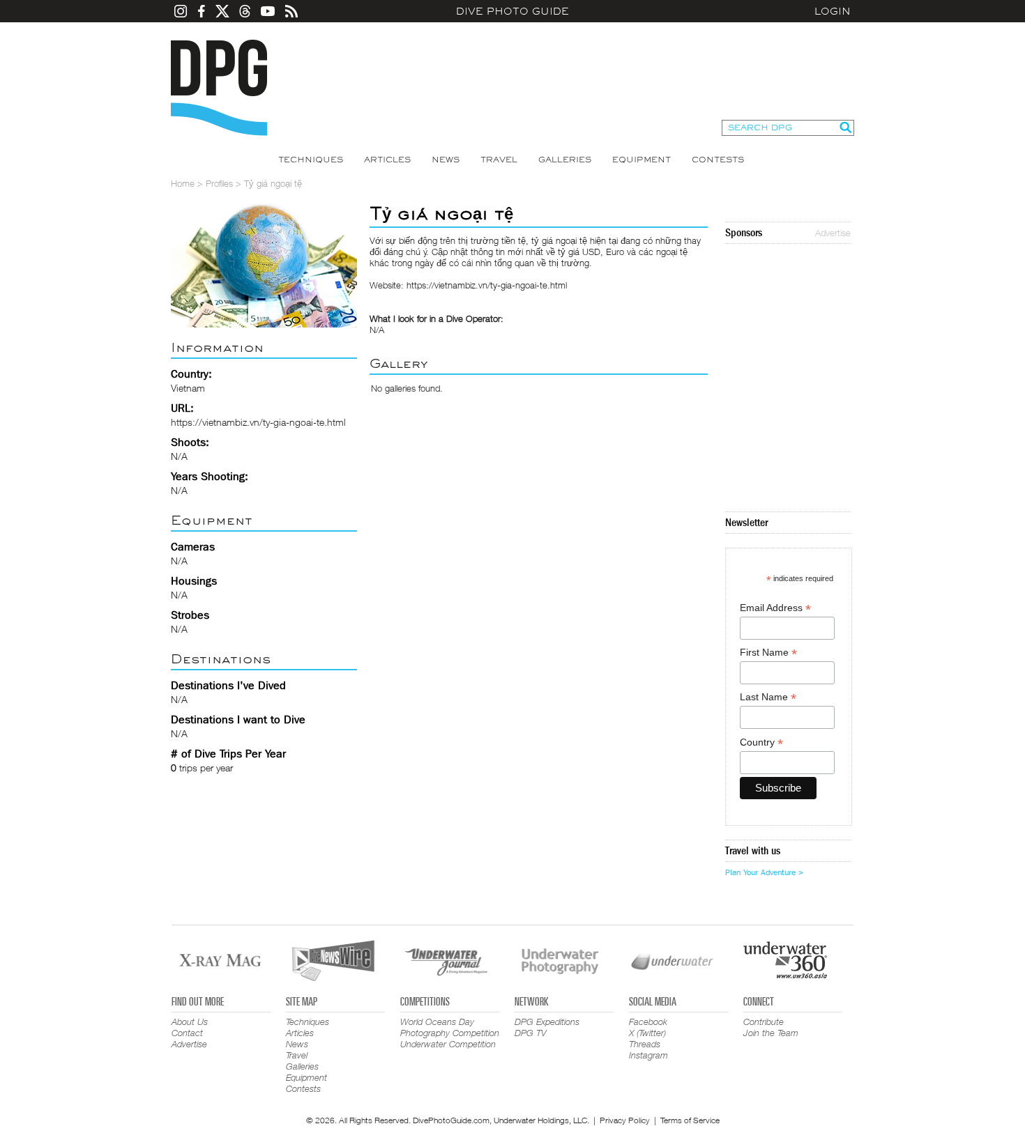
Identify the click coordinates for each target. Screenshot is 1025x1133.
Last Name (768, 697)
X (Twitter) (647, 1032)
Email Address (775, 608)
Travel (498, 159)
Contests (718, 159)
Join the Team (770, 1032)
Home (183, 183)
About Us (190, 1021)
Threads (644, 1043)
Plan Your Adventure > (764, 872)
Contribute (763, 1021)
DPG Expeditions (547, 1021)
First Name (768, 652)
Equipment (641, 159)
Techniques (310, 159)
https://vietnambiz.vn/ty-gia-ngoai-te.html (258, 422)
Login (832, 11)
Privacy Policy (625, 1120)
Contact (187, 1032)
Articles (387, 159)
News (446, 159)
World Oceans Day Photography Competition (449, 1027)
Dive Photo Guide (512, 11)
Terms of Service (690, 1120)
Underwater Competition (448, 1043)
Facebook (648, 1021)
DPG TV (531, 1032)
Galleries (564, 159)
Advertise (833, 232)
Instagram (648, 1055)
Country (761, 742)
